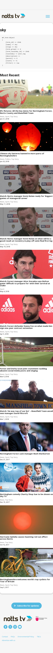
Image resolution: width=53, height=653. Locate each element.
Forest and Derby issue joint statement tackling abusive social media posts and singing (23, 369)
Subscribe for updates (28, 605)
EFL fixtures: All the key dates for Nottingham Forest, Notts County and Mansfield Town (26, 112)
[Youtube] (20, 627)
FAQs (13, 636)
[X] (10, 627)
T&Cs (39, 636)
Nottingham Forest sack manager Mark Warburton (25, 453)
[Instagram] (15, 627)
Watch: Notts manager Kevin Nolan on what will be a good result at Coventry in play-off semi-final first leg (26, 239)
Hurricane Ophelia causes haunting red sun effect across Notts (24, 537)
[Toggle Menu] (48, 16)
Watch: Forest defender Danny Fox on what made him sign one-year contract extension (26, 327)
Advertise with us (8, 640)
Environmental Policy (26, 636)
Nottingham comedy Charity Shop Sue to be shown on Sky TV (26, 495)
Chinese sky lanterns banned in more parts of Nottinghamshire (22, 154)
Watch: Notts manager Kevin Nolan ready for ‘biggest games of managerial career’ (26, 197)
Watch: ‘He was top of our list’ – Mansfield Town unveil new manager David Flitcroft (26, 412)
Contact (5, 636)
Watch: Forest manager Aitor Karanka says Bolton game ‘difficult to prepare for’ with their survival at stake (25, 283)
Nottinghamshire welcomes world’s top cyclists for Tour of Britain (25, 580)
